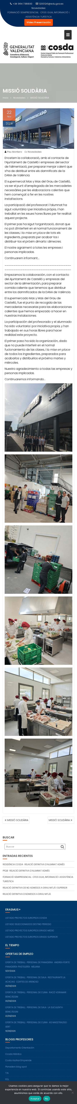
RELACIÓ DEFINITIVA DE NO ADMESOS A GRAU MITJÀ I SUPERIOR (38, 12)
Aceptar (35, 1098)
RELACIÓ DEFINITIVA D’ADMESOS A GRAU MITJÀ (27, 889)
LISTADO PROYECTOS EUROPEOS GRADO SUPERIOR (31, 932)
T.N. (7, 1068)
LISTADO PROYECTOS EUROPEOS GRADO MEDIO (29, 926)
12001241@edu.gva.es (51, 3)
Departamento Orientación (19, 1043)
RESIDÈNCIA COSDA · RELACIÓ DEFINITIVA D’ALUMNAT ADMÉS (34, 860)
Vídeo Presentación (39, 18)
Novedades (35, 147)
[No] (72, 1092)
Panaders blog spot (16, 1062)
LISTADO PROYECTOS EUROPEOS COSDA (26, 913)
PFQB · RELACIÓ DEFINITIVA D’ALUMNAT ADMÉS (26, 866)
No (46, 1098)
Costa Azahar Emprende (18, 1056)
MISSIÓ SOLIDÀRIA (17, 816)
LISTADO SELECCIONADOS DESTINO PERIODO (28, 919)
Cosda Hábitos (13, 1049)
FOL (7, 1075)
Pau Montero (14, 147)
